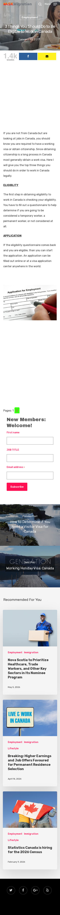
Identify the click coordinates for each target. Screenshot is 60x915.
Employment (30, 17)
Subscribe (17, 486)
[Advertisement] (30, 99)
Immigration (31, 652)
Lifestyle (13, 748)
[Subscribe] (47, 56)
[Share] (28, 56)
